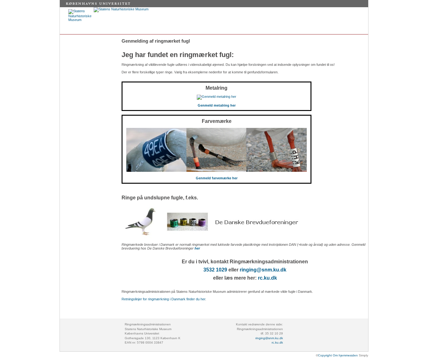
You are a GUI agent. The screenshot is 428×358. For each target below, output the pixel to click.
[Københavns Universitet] (99, 6)
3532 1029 (215, 269)
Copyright (325, 355)
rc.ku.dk (267, 278)
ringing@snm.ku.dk (263, 269)
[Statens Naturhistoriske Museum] (121, 9)
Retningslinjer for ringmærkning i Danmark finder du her (163, 299)
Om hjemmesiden (345, 355)
